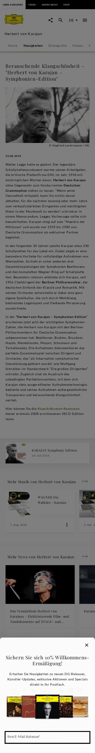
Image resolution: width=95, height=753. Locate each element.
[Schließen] (86, 645)
